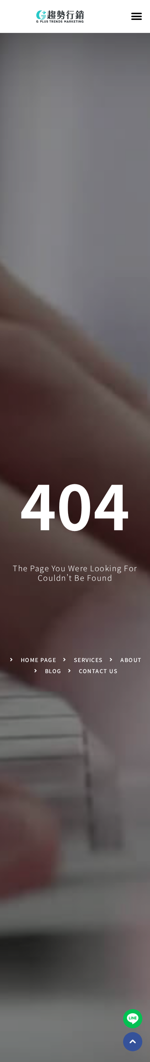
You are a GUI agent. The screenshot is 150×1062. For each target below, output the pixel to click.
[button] (137, 16)
